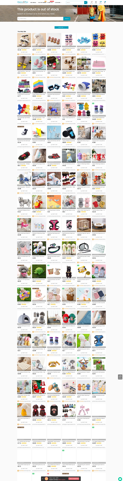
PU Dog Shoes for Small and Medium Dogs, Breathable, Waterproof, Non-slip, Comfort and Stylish (24, 94)
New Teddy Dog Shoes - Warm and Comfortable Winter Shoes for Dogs (39, 117)
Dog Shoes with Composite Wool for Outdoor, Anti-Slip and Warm (98, 140)
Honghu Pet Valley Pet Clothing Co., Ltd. (23, 193)
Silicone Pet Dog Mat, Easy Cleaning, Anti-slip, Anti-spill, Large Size (39, 464)
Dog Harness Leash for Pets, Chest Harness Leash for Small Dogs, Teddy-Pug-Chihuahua (39, 418)
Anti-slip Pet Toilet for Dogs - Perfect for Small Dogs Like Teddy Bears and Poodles (98, 71)
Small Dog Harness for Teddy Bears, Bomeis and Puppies (83, 372)
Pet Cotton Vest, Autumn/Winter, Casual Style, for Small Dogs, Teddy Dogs (98, 279)
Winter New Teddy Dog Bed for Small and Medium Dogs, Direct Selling (83, 325)
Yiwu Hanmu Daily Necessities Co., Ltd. (84, 193)
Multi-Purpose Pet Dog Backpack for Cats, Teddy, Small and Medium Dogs (39, 279)
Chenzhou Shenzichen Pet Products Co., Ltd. (54, 216)
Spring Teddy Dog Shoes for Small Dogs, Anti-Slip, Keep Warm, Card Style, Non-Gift (24, 48)
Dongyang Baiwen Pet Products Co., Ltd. (83, 378)
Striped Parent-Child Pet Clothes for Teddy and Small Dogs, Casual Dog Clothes (24, 395)
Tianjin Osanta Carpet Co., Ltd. (23, 378)
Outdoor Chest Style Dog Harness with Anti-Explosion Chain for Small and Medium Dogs (98, 349)
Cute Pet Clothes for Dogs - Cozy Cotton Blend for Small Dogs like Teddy (98, 210)
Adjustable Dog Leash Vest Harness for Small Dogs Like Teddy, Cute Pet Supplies (83, 349)
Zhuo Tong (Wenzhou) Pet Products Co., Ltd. (24, 285)
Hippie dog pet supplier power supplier (99, 123)
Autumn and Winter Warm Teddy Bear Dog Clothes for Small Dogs (24, 256)
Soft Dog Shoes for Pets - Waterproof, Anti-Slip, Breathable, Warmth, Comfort (69, 187)
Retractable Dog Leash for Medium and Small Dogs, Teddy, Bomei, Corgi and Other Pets (83, 256)
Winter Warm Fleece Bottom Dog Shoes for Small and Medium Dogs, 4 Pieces (54, 349)
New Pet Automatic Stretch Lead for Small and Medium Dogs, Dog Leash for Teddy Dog (69, 233)
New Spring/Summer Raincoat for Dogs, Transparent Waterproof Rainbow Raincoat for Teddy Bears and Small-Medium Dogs (54, 187)
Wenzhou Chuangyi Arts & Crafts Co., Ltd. (53, 332)
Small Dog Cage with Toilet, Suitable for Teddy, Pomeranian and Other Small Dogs (83, 233)
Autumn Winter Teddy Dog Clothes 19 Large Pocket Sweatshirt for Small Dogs (83, 210)
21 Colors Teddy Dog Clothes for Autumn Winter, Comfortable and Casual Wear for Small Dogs (98, 418)
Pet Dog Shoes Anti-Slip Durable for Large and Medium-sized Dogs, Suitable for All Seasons (69, 418)
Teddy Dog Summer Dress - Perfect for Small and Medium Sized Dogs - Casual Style (39, 349)
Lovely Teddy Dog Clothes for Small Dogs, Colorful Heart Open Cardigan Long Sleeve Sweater (54, 302)
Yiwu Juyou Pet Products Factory (99, 447)
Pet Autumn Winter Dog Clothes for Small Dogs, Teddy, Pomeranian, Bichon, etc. (39, 233)
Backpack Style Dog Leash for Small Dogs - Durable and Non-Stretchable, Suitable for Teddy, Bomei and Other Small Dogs (69, 256)
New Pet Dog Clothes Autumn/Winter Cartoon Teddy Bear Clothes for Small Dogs (24, 302)
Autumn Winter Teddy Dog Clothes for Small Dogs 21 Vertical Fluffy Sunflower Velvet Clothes (24, 464)
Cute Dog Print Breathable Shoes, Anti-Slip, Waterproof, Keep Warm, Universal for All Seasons (69, 395)
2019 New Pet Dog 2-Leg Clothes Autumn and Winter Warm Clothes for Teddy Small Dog (83, 441)
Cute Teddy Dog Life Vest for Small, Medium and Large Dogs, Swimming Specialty (98, 464)
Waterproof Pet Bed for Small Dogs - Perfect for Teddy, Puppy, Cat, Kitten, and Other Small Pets (39, 187)
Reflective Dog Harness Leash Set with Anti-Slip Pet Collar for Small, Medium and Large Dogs (54, 256)
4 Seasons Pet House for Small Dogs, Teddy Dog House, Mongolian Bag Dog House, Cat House (24, 325)
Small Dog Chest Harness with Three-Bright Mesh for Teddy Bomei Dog (54, 233)
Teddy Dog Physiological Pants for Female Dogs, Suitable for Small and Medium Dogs (39, 163)
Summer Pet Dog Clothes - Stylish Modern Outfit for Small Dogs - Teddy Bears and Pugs (39, 372)
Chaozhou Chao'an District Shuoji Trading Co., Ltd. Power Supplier (98, 239)
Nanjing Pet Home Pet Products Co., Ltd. (53, 193)
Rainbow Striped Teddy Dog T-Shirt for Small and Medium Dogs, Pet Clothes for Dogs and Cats (39, 256)
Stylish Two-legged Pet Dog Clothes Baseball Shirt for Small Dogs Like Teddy (69, 372)
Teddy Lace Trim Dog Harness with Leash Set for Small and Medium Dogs (24, 279)
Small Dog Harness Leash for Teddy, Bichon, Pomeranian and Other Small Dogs (83, 279)
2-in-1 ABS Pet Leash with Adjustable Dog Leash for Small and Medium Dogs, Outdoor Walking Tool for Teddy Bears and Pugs (24, 441)
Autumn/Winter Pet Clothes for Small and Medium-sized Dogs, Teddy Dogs (39, 325)
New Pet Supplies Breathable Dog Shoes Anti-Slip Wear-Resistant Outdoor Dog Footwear (98, 94)
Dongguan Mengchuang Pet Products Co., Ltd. (24, 239)
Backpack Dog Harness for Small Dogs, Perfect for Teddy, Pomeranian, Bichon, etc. (39, 302)
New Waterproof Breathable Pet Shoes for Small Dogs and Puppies (54, 163)
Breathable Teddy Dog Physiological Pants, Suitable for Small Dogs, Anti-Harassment (54, 94)
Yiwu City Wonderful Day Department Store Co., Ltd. (39, 285)
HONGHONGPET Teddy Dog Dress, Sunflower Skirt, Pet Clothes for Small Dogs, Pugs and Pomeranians (54, 441)
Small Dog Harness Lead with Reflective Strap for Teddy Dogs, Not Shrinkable (54, 279)
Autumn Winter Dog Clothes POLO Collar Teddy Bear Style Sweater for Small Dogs (69, 302)
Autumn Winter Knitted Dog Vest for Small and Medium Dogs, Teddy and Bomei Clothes (69, 464)
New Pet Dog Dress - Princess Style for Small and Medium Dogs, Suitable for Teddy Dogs (24, 187)
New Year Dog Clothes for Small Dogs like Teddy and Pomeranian (69, 210)
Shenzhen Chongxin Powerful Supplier (54, 308)
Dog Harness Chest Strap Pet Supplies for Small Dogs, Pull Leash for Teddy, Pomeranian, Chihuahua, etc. (83, 418)
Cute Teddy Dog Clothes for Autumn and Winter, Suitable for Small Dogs (39, 210)
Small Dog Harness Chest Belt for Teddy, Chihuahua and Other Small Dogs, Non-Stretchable (83, 302)
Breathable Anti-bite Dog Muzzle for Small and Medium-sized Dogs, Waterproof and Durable (98, 372)
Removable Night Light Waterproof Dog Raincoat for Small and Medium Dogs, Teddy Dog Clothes (24, 117)
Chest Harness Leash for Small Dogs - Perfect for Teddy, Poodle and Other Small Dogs (83, 187)
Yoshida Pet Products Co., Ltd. (98, 54)
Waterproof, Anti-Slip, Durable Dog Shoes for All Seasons (83, 71)
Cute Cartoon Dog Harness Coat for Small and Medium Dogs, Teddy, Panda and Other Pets (24, 418)
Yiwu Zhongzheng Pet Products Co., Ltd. (68, 378)
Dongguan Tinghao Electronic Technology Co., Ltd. (23, 100)
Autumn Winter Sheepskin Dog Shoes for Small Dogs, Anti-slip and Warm (69, 71)
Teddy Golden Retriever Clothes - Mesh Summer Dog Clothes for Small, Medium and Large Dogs (54, 418)
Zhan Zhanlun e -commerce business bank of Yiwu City (98, 77)
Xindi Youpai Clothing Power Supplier (84, 170)
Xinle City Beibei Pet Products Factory (23, 332)
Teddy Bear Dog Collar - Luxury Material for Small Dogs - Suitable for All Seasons (69, 279)
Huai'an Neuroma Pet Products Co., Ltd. (38, 54)
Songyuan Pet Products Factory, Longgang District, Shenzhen (98, 100)
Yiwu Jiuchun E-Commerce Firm (99, 378)
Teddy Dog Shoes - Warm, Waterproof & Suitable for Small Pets (24, 71)
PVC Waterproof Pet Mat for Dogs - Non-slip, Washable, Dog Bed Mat (24, 372)
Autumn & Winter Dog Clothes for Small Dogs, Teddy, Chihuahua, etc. (83, 163)
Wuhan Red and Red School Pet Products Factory (68, 216)
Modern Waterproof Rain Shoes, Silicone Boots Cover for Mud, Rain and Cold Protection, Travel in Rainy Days (39, 94)
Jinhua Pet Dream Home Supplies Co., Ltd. (38, 193)
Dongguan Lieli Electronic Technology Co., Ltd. (53, 123)
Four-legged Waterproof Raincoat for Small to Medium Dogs (98, 441)
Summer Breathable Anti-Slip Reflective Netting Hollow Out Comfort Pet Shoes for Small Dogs (98, 187)
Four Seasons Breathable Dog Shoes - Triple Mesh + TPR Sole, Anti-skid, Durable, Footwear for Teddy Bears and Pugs (54, 395)
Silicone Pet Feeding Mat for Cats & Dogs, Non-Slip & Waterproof (54, 325)
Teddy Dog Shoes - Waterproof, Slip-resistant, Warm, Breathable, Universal (98, 48)
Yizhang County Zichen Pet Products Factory (69, 262)
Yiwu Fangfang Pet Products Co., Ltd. (84, 332)
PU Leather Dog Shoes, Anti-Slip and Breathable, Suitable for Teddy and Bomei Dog (54, 48)
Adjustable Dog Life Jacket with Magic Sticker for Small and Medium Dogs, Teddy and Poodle (83, 464)
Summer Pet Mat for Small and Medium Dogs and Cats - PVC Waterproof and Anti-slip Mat (98, 256)
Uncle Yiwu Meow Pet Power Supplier (53, 146)
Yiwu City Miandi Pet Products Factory (68, 100)
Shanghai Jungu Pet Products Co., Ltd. (23, 146)
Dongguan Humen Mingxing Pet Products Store (83, 123)
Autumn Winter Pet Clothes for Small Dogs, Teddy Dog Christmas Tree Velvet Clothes (69, 325)
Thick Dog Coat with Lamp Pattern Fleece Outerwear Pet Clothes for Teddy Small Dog (98, 302)
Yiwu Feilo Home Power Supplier (83, 100)
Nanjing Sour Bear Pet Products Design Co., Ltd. (23, 54)
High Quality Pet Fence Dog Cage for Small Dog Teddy (83, 140)
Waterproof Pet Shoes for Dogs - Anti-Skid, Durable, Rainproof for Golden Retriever (69, 441)
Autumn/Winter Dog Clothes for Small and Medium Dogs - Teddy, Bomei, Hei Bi (54, 464)
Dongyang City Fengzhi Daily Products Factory (38, 100)
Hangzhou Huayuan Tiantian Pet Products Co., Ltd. (69, 170)
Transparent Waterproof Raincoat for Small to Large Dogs (24, 210)
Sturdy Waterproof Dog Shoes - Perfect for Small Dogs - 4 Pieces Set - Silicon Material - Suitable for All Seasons (54, 71)
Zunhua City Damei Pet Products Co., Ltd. (83, 146)
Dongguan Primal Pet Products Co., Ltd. (54, 239)
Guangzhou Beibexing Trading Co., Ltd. (54, 424)
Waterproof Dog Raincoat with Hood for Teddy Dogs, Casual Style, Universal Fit (98, 395)
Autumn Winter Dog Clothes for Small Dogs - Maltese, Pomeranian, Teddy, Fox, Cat (24, 233)
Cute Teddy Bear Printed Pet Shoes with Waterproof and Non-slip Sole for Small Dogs (69, 48)
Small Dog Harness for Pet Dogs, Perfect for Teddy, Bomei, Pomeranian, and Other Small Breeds (54, 210)
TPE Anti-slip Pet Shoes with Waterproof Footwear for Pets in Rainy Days (54, 140)
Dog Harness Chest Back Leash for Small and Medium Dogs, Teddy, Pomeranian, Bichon (54, 372)
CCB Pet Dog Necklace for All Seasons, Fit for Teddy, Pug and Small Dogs (39, 441)
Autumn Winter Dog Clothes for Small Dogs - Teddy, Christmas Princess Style (98, 163)
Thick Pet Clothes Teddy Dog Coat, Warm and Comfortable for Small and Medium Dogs (83, 395)
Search (67, 18)
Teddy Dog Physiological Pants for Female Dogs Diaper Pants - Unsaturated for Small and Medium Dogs (98, 325)
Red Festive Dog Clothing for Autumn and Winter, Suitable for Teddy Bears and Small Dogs (39, 395)
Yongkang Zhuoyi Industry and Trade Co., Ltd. (39, 470)
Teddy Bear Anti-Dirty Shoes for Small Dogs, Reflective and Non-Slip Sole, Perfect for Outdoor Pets (39, 48)
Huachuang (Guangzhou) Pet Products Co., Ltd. (84, 77)
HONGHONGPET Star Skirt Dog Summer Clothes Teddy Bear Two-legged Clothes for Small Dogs (69, 349)
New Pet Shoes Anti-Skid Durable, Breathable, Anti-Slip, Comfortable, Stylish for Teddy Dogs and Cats (24, 140)
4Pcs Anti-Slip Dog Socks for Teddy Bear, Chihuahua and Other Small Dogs (83, 48)
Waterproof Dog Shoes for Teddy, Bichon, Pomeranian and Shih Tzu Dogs (83, 94)
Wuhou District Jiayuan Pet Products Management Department (53, 54)
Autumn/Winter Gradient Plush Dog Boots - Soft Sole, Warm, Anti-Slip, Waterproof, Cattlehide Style (98, 117)
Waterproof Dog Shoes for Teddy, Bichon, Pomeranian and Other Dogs (69, 94)
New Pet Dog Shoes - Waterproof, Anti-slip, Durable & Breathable (24, 163)
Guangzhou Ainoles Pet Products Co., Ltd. (83, 239)
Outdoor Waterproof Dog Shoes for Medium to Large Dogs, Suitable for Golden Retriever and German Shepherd (69, 140)
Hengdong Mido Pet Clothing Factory (98, 193)
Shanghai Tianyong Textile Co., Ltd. (24, 123)
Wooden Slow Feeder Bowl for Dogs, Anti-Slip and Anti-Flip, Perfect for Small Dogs (98, 233)
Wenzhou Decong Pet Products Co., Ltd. (38, 146)
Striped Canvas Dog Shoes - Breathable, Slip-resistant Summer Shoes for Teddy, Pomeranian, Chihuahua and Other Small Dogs (39, 71)
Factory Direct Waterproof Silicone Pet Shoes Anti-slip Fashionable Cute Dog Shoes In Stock (54, 117)
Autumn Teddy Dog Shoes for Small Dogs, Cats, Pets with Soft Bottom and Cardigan (69, 117)
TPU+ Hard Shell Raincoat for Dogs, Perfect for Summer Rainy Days (69, 163)
